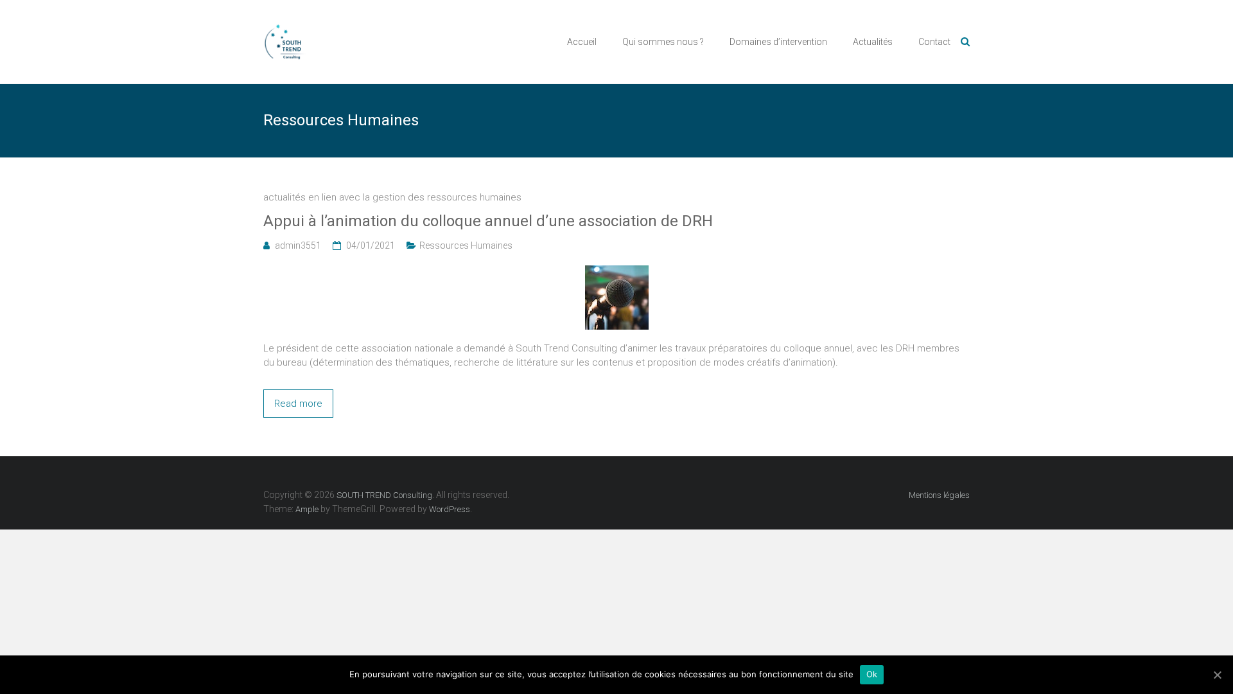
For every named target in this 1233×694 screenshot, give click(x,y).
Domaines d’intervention (778, 42)
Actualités (873, 42)
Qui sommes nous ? (663, 42)
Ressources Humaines (465, 245)
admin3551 (298, 245)
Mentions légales (939, 495)
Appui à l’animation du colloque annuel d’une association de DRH (488, 221)
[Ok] (1217, 674)
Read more (298, 403)
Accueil (582, 42)
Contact (934, 42)
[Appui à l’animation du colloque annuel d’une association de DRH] (617, 272)
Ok (872, 674)
